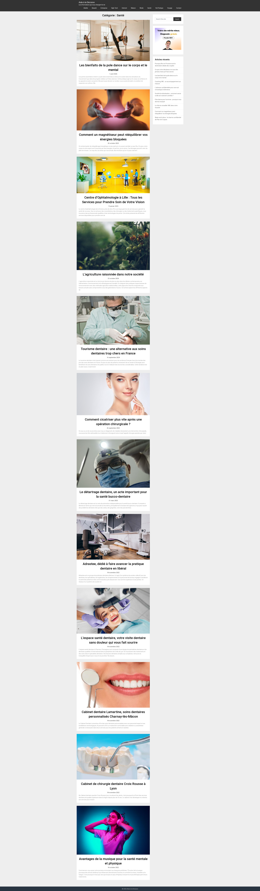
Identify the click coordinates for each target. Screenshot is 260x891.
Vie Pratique (159, 8)
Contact (178, 8)
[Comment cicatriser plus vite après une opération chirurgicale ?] (113, 394)
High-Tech (114, 8)
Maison (133, 8)
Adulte (86, 8)
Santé (149, 8)
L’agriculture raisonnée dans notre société (113, 274)
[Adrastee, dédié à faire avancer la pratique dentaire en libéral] (113, 537)
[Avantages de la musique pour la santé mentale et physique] (113, 830)
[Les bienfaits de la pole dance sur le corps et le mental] (113, 40)
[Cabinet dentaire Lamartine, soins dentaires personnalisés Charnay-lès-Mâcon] (113, 685)
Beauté (94, 8)
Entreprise (104, 8)
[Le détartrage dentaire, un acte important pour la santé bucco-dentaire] (113, 463)
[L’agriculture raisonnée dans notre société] (113, 246)
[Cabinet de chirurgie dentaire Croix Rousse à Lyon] (113, 757)
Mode (141, 8)
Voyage (169, 8)
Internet (124, 8)
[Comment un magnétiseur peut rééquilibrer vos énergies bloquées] (113, 109)
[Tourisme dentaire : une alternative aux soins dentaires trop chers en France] (113, 320)
